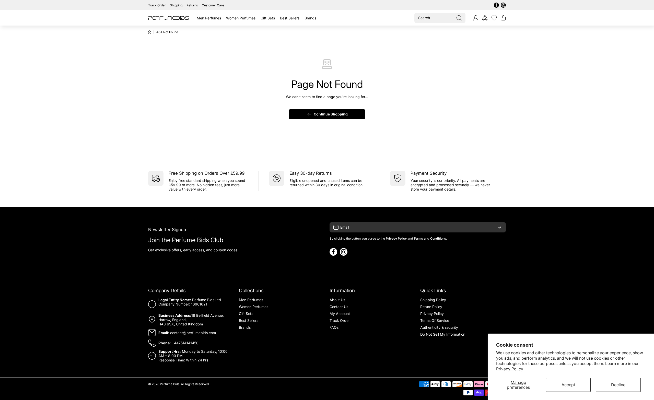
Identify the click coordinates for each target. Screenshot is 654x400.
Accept (568, 384)
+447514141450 (185, 343)
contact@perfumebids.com (193, 333)
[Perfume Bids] (168, 18)
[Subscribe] (499, 227)
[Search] (459, 18)
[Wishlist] (494, 17)
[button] (503, 17)
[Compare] (484, 17)
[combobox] (439, 18)
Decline (618, 384)
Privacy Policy (509, 368)
